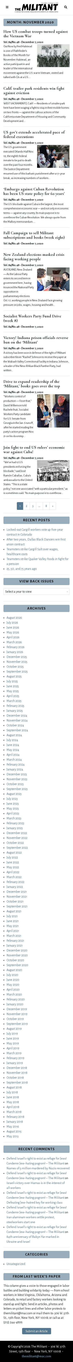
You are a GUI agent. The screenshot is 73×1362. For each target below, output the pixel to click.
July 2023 (12, 798)
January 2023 (14, 828)
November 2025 (16, 661)
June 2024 (12, 745)
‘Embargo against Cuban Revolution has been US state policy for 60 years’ (34, 191)
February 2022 (15, 882)
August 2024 (14, 735)
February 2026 (15, 647)
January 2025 (14, 710)
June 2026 (12, 627)
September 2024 (17, 730)
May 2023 (12, 808)
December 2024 (16, 715)
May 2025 (12, 691)
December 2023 (16, 774)
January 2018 (14, 1121)
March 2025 (13, 701)
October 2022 (15, 842)
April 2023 (12, 813)
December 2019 (16, 1009)
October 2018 (15, 1077)
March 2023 (13, 818)
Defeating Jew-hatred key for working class (34, 1202)
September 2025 (17, 671)
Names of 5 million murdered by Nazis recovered (38, 1168)
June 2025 (12, 686)
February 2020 (15, 999)
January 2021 (14, 945)
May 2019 (12, 1043)
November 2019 (16, 1014)
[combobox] (36, 591)
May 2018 (12, 1102)
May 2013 (12, 1136)
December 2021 (16, 891)
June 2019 (12, 1038)
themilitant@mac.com (36, 1356)
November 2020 (17, 955)
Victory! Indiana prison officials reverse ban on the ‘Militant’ (35, 340)
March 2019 (13, 1053)
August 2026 (14, 617)
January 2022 (14, 886)
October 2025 (15, 666)
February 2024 (15, 764)
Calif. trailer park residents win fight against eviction (33, 90)
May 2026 (12, 632)
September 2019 (17, 1023)
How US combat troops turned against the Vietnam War (35, 34)
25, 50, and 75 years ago (21, 568)
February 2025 (15, 705)
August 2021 (13, 911)
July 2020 (12, 974)
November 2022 (16, 838)
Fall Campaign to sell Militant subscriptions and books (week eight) (34, 235)
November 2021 (16, 896)
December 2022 (16, 833)
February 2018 (15, 1116)
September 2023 (17, 789)
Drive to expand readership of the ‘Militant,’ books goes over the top (31, 384)
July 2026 (12, 622)
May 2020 (12, 984)
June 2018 (12, 1097)
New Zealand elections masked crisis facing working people (33, 257)
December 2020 (16, 950)
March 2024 (14, 759)
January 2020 (14, 1004)
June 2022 (12, 862)
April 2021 (12, 930)
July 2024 (12, 740)
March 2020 (14, 994)
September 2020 (17, 965)
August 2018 (14, 1087)
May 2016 (12, 1126)
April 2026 (12, 637)
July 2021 (12, 916)
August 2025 (14, 676)
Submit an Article (37, 1331)
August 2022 (14, 852)
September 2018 (17, 1082)
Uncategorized (15, 1264)
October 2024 (15, 725)
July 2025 (12, 681)
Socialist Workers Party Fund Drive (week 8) (32, 318)
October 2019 (15, 1019)
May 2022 (12, 867)
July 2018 (12, 1092)
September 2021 (17, 906)
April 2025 (12, 696)
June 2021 (12, 921)
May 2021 (12, 926)
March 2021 (13, 935)
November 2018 (16, 1072)
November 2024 (17, 720)
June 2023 (12, 803)
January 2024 (14, 769)
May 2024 (12, 749)
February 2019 (15, 1058)
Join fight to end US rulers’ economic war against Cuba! (34, 449)
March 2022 (13, 877)
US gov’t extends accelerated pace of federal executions (33, 134)
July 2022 (12, 857)
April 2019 (12, 1048)
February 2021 (15, 940)
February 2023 (15, 823)
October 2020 (15, 960)
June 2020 (12, 979)
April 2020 (13, 989)
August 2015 (13, 1131)
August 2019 (14, 1028)
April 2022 (12, 872)
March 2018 (13, 1111)
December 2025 (16, 656)
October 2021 (15, 901)
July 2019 (12, 1033)
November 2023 (16, 779)
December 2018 (16, 1067)
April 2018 (12, 1107)
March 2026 (14, 642)
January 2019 (14, 1063)
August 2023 (13, 793)
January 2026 (14, 652)
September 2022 (17, 847)
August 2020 (14, 970)
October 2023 (15, 784)
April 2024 (12, 754)
